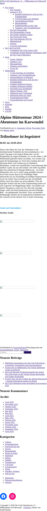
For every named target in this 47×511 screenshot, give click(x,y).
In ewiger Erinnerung (18, 46)
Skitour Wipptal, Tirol (18, 91)
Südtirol (8, 460)
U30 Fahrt (9, 465)
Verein (7, 469)
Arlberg (8, 442)
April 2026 (9, 402)
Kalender (8, 104)
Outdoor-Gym (15, 62)
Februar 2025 (10, 420)
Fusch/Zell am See (12, 447)
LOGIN (8, 111)
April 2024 (9, 431)
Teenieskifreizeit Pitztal (24, 21)
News (7, 102)
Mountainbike (10, 451)
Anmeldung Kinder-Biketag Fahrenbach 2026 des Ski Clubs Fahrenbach (28, 54)
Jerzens (8, 449)
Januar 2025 (10, 422)
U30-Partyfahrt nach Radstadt (27, 19)
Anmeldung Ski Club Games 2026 (23, 50)
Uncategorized (11, 467)
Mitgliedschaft (15, 41)
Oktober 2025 (10, 407)
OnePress (27, 507)
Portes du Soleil (11, 453)
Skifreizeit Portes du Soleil (20, 95)
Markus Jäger (9, 130)
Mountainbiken (21, 23)
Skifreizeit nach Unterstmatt (21, 93)
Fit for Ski (14, 68)
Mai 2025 (9, 413)
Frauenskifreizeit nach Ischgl (21, 100)
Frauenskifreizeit (19, 348)
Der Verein (9, 8)
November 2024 (11, 425)
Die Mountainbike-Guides (20, 32)
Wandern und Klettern (19, 66)
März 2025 (9, 418)
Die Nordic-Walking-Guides (21, 35)
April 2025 (9, 416)
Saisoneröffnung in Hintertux (21, 77)
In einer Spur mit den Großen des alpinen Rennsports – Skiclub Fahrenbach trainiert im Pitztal (26, 380)
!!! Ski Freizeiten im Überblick (22, 73)
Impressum (9, 478)
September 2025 (11, 409)
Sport (7, 57)
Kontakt (8, 109)
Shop (7, 107)
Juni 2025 (9, 411)
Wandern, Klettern (12, 471)
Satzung (13, 44)
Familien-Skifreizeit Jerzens (21, 84)
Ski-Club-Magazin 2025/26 (21, 39)
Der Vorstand (15, 10)
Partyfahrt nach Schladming (21, 89)
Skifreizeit (24, 350)
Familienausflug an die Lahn (26, 26)
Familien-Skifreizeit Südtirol (21, 86)
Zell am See (9, 474)
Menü (2, 3)
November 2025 (11, 404)
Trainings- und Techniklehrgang (27, 28)
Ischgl (16, 350)
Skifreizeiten (10, 71)
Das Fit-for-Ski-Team (18, 37)
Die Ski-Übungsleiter (18, 30)
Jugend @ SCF (16, 12)
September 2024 (11, 429)
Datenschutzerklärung (13, 480)
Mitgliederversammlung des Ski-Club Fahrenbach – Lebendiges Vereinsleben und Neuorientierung (25, 364)
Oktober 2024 (10, 427)
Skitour (8, 458)
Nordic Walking (16, 59)
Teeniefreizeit (10, 462)
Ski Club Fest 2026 (12, 48)
